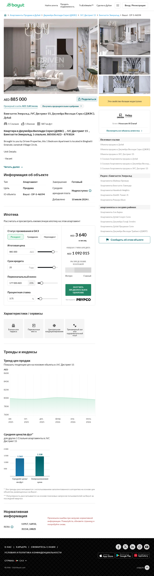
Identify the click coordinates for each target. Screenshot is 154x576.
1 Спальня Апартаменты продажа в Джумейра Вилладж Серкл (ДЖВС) (125, 163)
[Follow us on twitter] (125, 547)
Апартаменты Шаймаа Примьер (114, 181)
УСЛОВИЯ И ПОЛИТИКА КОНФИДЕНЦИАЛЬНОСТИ (33, 552)
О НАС (8, 547)
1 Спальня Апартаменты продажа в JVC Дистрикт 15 (124, 168)
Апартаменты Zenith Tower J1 (114, 195)
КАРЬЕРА (21, 547)
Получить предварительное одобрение (78, 290)
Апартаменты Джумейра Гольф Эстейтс (118, 221)
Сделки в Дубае (104, 5)
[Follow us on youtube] (146, 547)
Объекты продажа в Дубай (112, 144)
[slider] (53, 251)
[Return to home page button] (15, 5)
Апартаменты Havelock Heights (114, 190)
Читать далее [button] (12, 166)
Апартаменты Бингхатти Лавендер (115, 185)
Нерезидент (50, 237)
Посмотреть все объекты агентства (123, 130)
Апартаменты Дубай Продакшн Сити (117, 226)
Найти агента (51, 5)
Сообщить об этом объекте (127, 239)
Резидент (15, 237)
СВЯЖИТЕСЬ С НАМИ (43, 547)
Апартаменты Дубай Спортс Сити (115, 217)
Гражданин (32, 237)
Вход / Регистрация (135, 5)
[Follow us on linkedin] (132, 547)
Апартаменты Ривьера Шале (113, 200)
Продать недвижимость (67, 5)
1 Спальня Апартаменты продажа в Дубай (119, 159)
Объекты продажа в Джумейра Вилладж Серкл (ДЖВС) (125, 149)
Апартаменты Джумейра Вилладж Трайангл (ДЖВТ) (124, 231)
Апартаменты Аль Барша (111, 212)
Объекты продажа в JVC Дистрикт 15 (117, 154)
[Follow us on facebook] (118, 547)
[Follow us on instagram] (139, 547)
